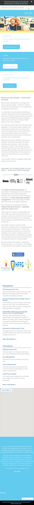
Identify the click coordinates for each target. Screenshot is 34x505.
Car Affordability (9, 357)
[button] (28, 13)
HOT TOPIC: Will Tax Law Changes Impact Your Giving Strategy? (15, 312)
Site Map (3, 493)
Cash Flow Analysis (9, 374)
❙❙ (19, 28)
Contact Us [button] (9, 86)
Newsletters (8, 286)
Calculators (8, 346)
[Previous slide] (2, 26)
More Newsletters (9, 339)
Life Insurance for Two (10, 289)
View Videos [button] (9, 66)
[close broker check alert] (31, 1)
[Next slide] (32, 26)
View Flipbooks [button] (10, 47)
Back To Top (26, 498)
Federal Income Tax (10, 349)
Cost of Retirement (9, 364)
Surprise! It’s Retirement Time (13, 328)
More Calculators (9, 384)
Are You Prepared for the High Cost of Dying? (16, 299)
